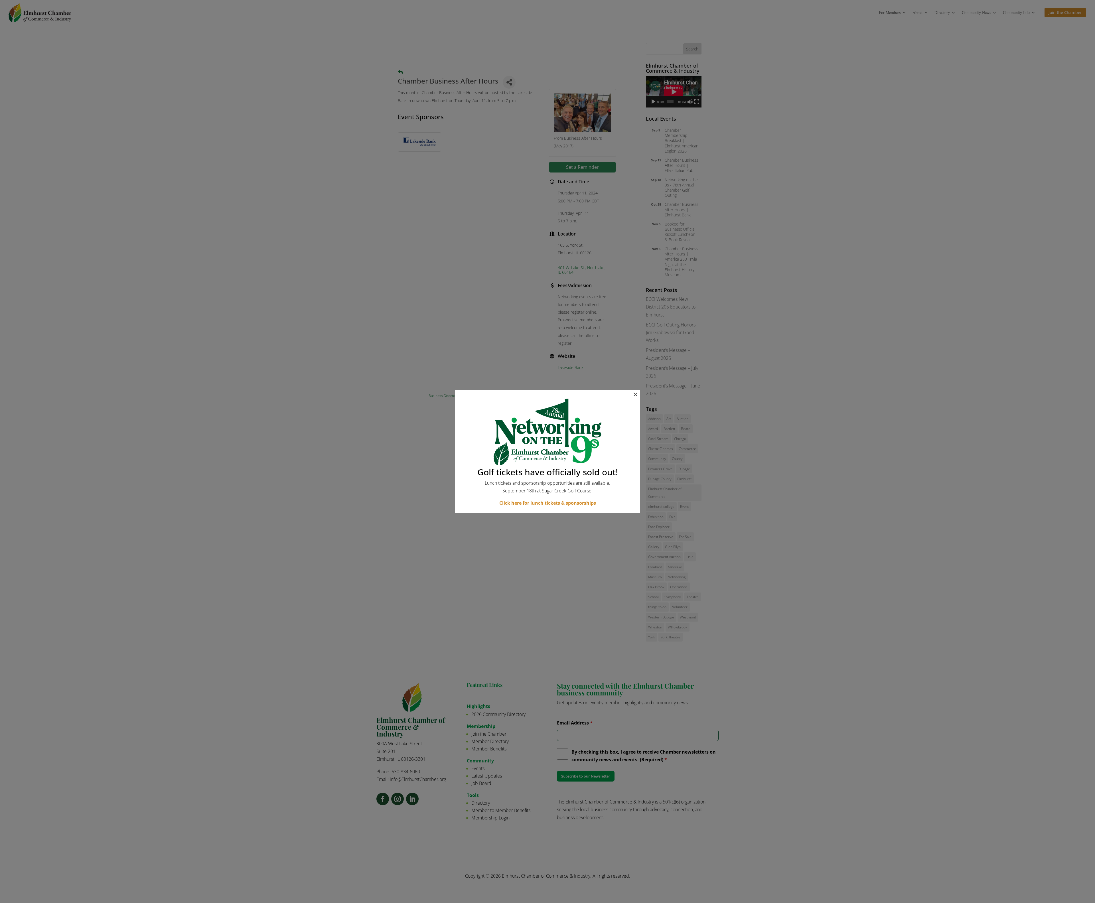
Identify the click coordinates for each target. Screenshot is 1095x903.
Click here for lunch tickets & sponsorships (547, 503)
